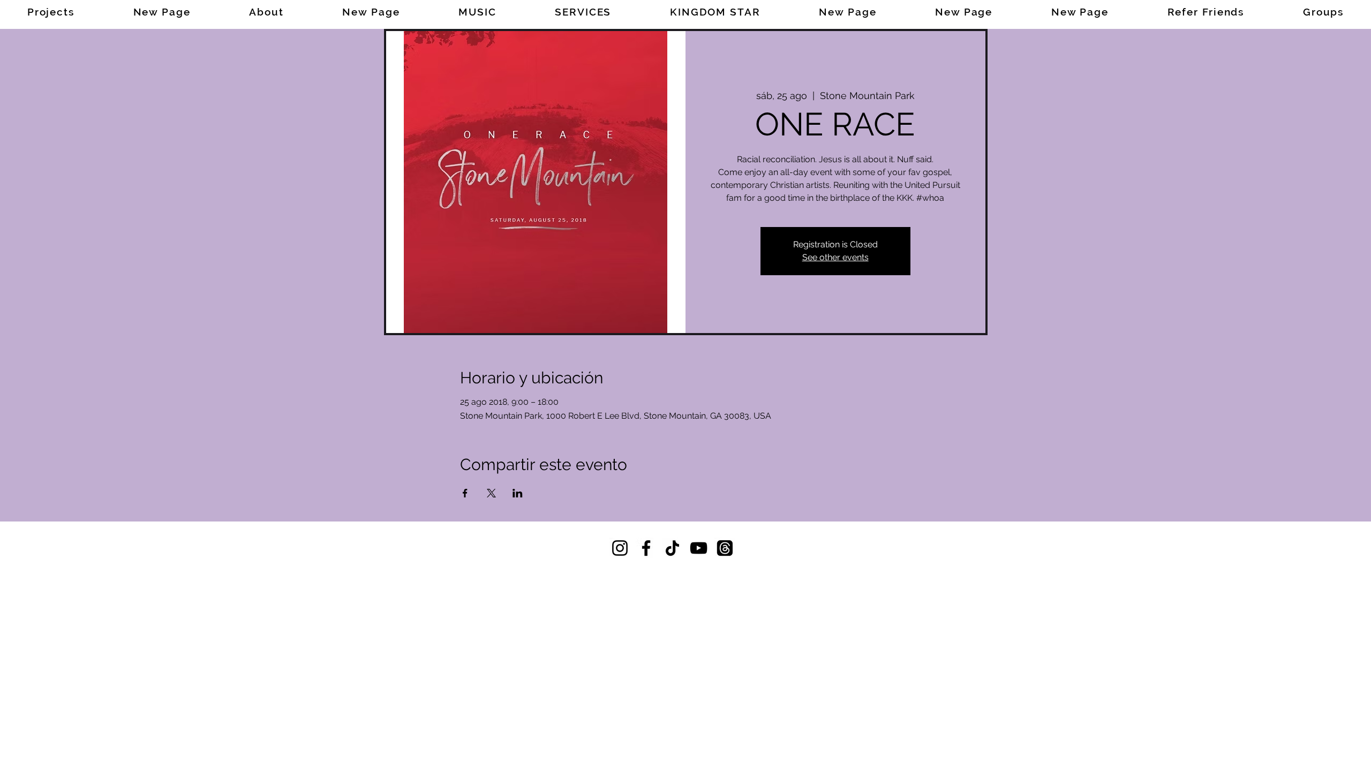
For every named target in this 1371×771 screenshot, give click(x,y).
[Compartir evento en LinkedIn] (518, 493)
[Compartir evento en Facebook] (465, 493)
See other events (835, 257)
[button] (583, 12)
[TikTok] (672, 548)
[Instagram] (619, 548)
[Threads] (724, 548)
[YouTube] (698, 548)
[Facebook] (646, 548)
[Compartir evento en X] (491, 493)
